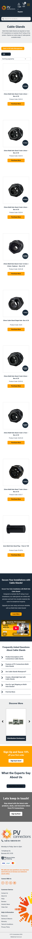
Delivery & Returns (6, 918)
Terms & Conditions (7, 924)
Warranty (4, 921)
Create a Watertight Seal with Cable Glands (16, 678)
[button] (6, 54)
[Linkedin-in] (10, 882)
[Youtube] (14, 882)
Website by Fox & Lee (16, 937)
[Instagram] (2, 882)
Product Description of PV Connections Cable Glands (15, 658)
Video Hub (4, 907)
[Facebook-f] (6, 882)
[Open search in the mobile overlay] (16, 19)
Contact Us (4, 893)
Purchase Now (16, 104)
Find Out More (10, 692)
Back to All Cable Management (12, 48)
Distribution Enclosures (16, 738)
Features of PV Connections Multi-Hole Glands (17, 665)
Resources (4, 916)
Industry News (5, 904)
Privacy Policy (5, 927)
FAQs (2, 899)
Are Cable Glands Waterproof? (16, 671)
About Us (4, 896)
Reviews (3, 901)
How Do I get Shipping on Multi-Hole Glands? (16, 685)
